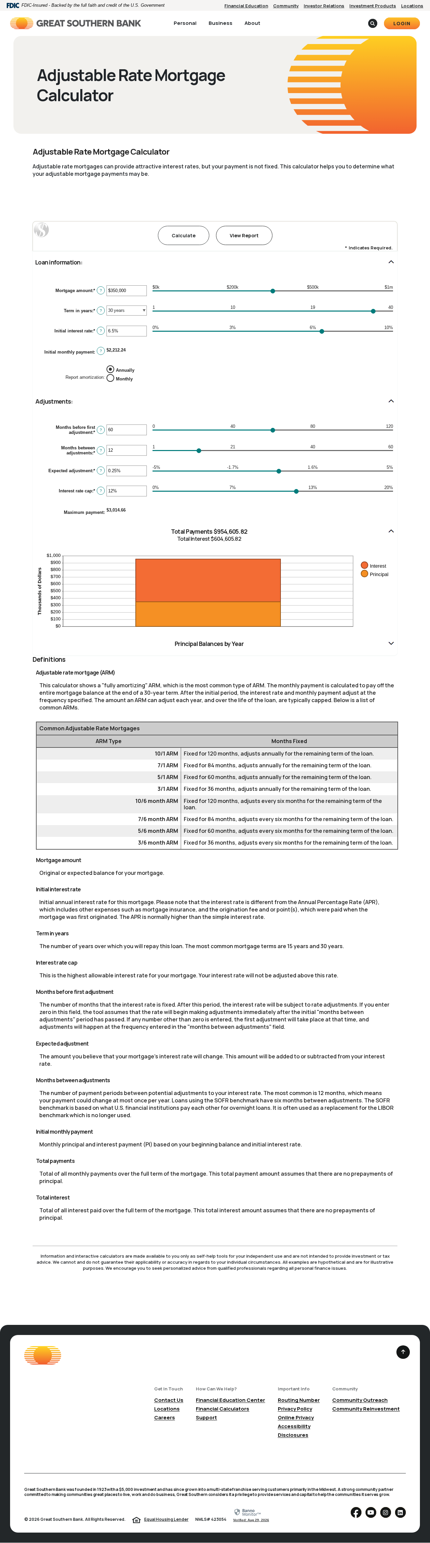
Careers (164, 1417)
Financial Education (246, 6)
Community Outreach (360, 1400)
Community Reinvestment (366, 1408)
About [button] (252, 23)
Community (286, 6)
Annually (125, 369)
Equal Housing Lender (166, 1519)
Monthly (124, 378)
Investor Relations (324, 6)
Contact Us (168, 1400)
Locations (412, 6)
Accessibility (294, 1426)
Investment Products (372, 6)
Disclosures (293, 1434)
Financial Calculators (222, 1408)
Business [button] (220, 23)
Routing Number (299, 1400)
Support (206, 1417)
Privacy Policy (295, 1408)
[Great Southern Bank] (42, 1355)
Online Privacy (296, 1417)
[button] (215, 262)
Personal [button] (185, 23)
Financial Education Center (230, 1400)
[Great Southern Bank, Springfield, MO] (75, 23)
